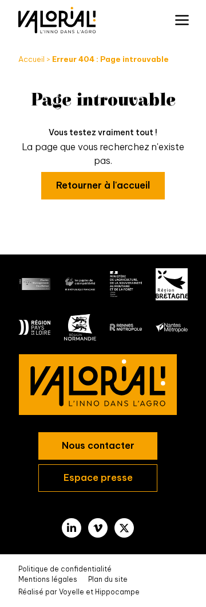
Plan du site (108, 579)
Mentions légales (47, 579)
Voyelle (71, 592)
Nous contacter (97, 445)
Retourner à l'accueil (103, 185)
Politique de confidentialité (65, 569)
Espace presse (97, 477)
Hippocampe (117, 592)
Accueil (31, 59)
